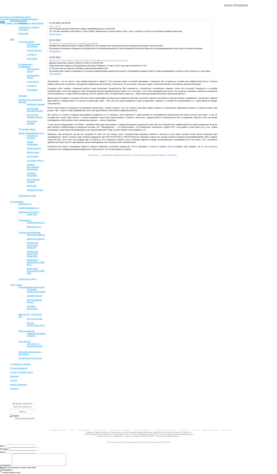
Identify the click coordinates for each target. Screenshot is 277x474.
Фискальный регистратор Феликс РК (32, 245)
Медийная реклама (35, 104)
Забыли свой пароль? (25, 418)
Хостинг (13, 380)
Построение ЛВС (34, 319)
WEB (12, 39)
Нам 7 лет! (54, 26)
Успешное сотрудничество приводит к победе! (73, 43)
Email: (3, 452)
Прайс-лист (32, 214)
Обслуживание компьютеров (31, 287)
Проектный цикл (34, 50)
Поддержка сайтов (26, 129)
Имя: (2, 446)
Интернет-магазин (18, 21)
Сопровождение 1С (36, 222)
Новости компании (18, 384)
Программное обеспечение (30, 23)
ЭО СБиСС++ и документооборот (35, 345)
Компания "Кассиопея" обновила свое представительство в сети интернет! (88, 60)
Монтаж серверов (26, 331)
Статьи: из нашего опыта (21, 372)
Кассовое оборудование (29, 232)
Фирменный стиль (35, 190)
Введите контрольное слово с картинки (18, 467)
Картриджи (23, 33)
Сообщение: (6, 465)
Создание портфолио (32, 174)
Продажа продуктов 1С (29, 212)
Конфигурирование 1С (28, 208)
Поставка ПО (24, 341)
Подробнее (55, 34)
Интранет (22, 96)
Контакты (14, 388)
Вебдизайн (32, 186)
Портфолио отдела (27, 196)
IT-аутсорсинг (16, 285)
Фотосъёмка (32, 156)
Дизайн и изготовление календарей (33, 166)
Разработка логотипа (32, 137)
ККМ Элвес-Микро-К (36, 235)
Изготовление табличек (33, 180)
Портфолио (32, 58)
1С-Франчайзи (16, 202)
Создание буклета (35, 160)
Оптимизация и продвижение (25, 65)
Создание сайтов (26, 42)
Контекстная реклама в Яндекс (35, 109)
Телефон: (4, 449)
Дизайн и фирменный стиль (31, 133)
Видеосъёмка (33, 152)
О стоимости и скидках (20, 364)
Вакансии (14, 376)
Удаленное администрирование (36, 290)
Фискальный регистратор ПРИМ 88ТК (35, 262)
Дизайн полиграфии (32, 143)
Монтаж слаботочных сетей (36, 324)
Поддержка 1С (25, 220)
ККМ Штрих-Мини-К (35, 239)
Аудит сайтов (33, 82)
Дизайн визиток (34, 148)
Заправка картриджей (32, 307)
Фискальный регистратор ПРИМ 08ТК (35, 271)
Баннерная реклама (32, 122)
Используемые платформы (33, 45)
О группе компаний (18, 368)
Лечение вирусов (34, 296)
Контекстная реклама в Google (35, 116)
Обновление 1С (34, 227)
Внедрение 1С (25, 204)
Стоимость (32, 54)
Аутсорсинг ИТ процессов (30, 358)
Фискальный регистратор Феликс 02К (32, 253)
